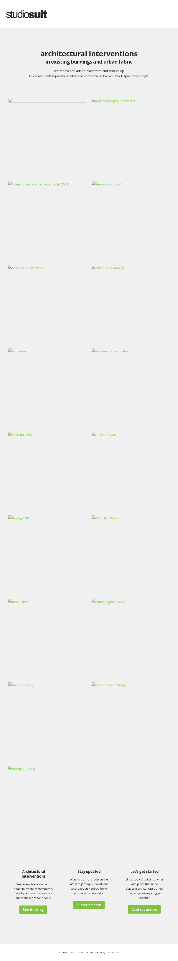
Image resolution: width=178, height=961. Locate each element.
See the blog (33, 909)
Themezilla (112, 952)
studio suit (74, 952)
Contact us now (144, 909)
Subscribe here (88, 904)
